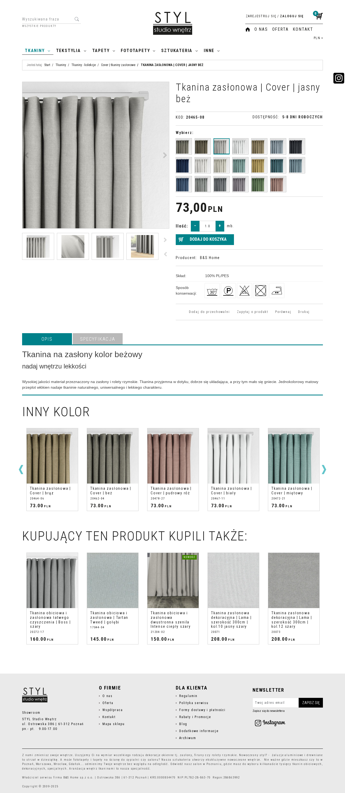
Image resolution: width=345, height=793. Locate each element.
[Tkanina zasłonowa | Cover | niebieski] (184, 184)
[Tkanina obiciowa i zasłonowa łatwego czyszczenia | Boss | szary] (52, 580)
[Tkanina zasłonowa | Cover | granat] (184, 165)
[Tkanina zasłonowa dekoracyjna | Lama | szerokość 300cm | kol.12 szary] (293, 580)
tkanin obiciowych (307, 764)
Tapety (101, 50)
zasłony (186, 755)
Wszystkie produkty (39, 26)
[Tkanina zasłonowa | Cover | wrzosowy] (240, 184)
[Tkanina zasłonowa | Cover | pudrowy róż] (278, 184)
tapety (98, 759)
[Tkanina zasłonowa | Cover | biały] (240, 146)
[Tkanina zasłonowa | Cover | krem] (203, 165)
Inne (209, 50)
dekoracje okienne (160, 755)
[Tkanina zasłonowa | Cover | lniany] (221, 165)
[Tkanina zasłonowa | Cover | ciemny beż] (203, 146)
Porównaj (283, 312)
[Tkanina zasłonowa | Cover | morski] (278, 165)
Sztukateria (176, 50)
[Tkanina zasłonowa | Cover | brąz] (259, 146)
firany (199, 755)
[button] (47, 338)
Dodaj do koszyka (208, 239)
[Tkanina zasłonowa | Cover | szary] (203, 184)
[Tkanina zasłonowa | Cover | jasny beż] (221, 146)
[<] (21, 469)
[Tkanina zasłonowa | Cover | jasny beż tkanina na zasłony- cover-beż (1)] (95, 155)
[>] (324, 469)
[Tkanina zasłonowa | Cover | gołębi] (278, 146)
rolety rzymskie (224, 755)
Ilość (182, 226)
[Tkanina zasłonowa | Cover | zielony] (259, 184)
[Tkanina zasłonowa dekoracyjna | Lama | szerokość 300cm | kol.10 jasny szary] (233, 580)
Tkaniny (35, 50)
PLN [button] (317, 38)
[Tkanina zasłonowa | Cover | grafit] (297, 146)
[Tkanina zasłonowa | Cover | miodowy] (259, 165)
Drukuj (304, 312)
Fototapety (135, 50)
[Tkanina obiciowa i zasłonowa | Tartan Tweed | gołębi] (112, 580)
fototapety (81, 759)
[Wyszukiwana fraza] (77, 19)
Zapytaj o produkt (252, 312)
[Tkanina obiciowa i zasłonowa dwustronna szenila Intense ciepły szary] (173, 580)
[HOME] (247, 29)
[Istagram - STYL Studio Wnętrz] (270, 723)
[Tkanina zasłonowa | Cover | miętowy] (240, 165)
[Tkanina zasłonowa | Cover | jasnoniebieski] (297, 165)
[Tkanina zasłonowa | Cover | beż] (184, 146)
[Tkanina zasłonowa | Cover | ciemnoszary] (221, 184)
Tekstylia (68, 50)
